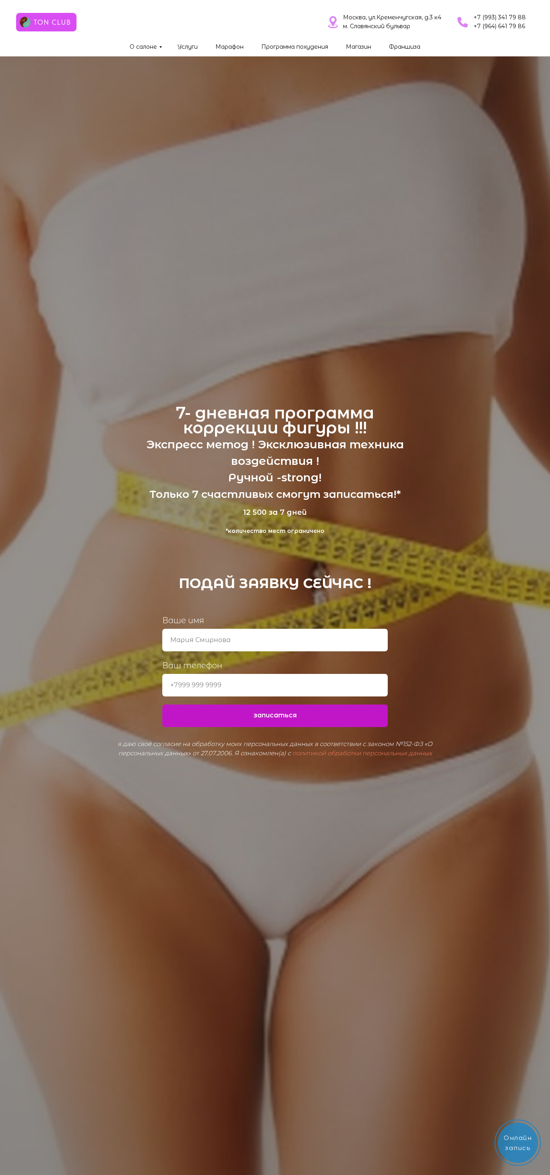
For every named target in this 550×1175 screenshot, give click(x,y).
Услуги (187, 46)
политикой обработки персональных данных (362, 753)
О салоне (143, 46)
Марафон (229, 46)
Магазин (358, 46)
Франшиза (404, 46)
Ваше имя (183, 620)
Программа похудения (294, 46)
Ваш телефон (192, 665)
